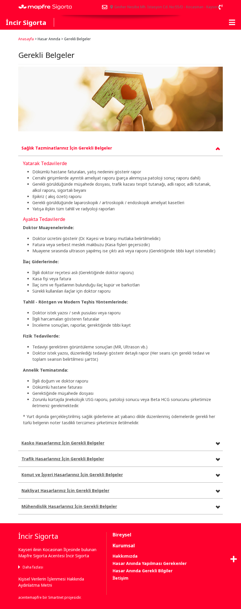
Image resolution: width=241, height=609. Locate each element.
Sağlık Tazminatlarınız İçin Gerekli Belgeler (66, 148)
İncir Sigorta (26, 22)
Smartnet (55, 597)
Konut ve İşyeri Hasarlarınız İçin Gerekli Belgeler (72, 474)
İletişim (120, 578)
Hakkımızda (125, 556)
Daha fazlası (33, 567)
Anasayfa (26, 38)
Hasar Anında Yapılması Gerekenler (150, 563)
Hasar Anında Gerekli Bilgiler (143, 570)
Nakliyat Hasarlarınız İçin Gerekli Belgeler (65, 490)
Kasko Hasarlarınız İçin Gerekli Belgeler (62, 443)
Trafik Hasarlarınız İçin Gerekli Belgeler (62, 459)
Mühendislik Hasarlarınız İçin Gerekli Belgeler (69, 506)
